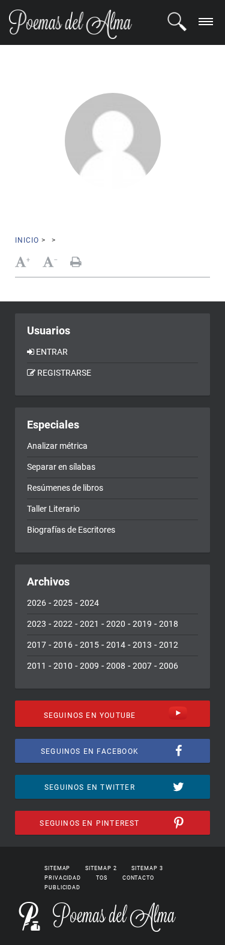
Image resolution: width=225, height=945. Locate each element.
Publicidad (62, 887)
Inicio (26, 240)
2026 (36, 603)
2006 (168, 666)
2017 (36, 645)
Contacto (138, 878)
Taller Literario (53, 509)
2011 (36, 666)
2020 (115, 624)
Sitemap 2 (100, 868)
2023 (36, 624)
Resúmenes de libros (65, 488)
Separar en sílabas (61, 467)
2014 (115, 645)
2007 (142, 666)
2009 (89, 666)
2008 (115, 666)
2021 (89, 624)
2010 (63, 666)
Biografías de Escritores (71, 530)
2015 (89, 645)
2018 (168, 624)
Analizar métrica (57, 446)
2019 (142, 624)
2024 (89, 603)
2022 (63, 624)
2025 (63, 603)
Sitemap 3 (147, 868)
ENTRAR (52, 352)
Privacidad (62, 878)
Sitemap (57, 868)
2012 (168, 645)
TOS (101, 878)
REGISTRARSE (64, 373)
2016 (63, 645)
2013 (142, 645)
